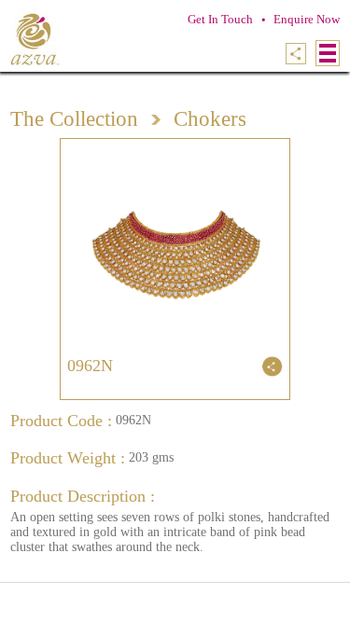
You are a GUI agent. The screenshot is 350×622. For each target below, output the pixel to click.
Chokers (210, 119)
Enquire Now (306, 19)
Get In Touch (220, 19)
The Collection (74, 119)
